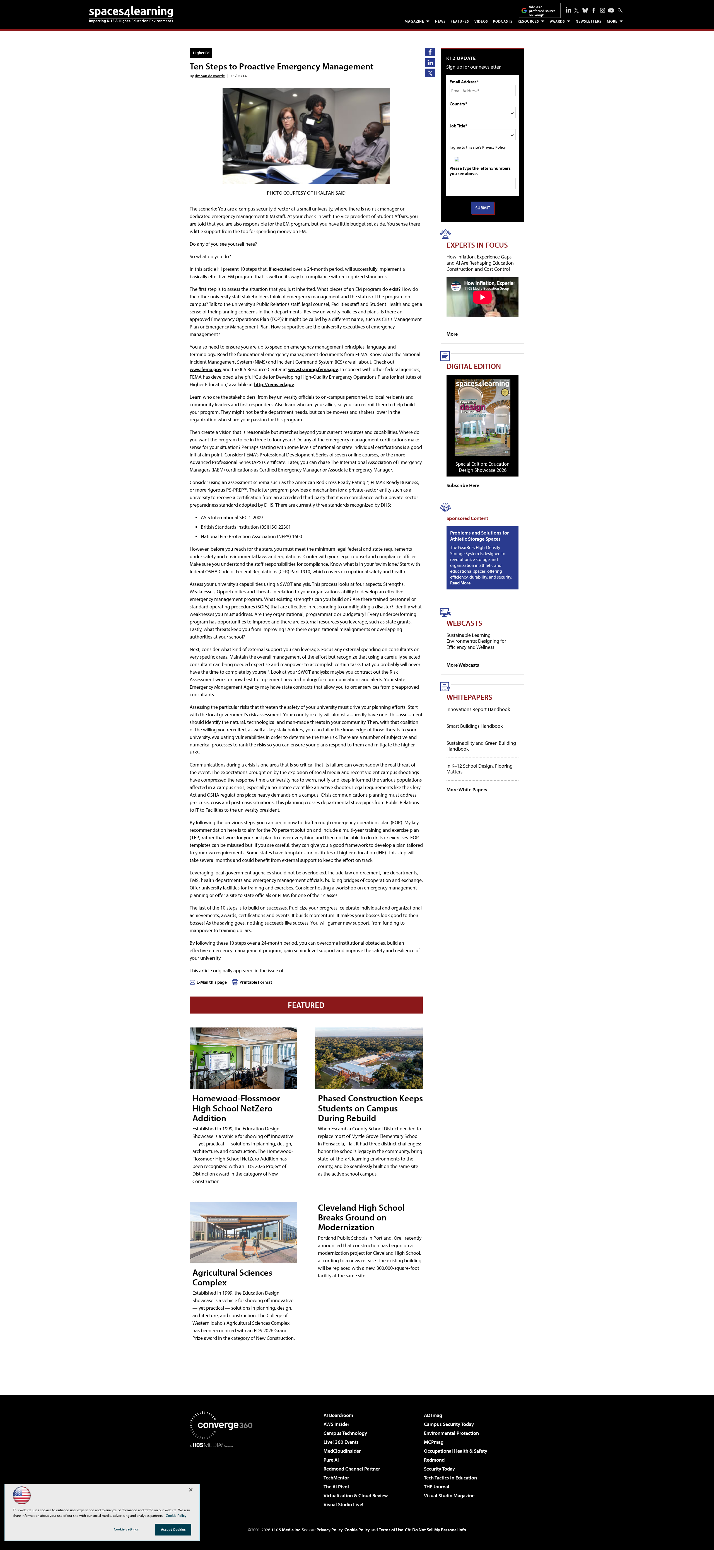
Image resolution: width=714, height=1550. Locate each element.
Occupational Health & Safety (455, 1451)
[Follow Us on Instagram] (602, 10)
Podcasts (503, 21)
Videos (481, 21)
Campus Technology (345, 1433)
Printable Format (256, 982)
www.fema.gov (205, 369)
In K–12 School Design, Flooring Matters (480, 769)
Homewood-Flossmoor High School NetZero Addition (236, 1107)
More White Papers (467, 789)
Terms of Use (391, 1529)
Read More (460, 583)
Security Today (439, 1469)
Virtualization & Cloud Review (356, 1495)
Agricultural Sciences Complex (232, 1277)
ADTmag (433, 1415)
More (612, 21)
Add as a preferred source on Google (542, 11)
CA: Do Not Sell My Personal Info (435, 1529)
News (440, 21)
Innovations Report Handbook (478, 709)
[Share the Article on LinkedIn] (429, 62)
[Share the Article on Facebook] (429, 52)
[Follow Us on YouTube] (611, 10)
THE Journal (436, 1486)
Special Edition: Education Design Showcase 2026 (482, 467)
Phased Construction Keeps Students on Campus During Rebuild (370, 1107)
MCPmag (433, 1442)
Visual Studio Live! (343, 1504)
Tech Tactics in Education (450, 1477)
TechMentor (336, 1477)
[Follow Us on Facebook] (594, 10)
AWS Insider (336, 1424)
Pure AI (331, 1460)
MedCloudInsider (342, 1451)
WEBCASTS (464, 623)
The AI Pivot (336, 1486)
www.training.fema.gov (313, 369)
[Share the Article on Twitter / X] (429, 72)
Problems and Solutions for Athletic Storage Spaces (479, 536)
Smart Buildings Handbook (475, 726)
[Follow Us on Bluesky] (585, 10)
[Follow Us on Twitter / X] (576, 10)
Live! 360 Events (341, 1442)
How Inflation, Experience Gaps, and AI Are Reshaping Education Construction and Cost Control (480, 262)
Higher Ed (201, 52)
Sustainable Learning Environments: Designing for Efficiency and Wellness (476, 641)
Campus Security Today (449, 1424)
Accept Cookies (173, 1529)
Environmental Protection (451, 1433)
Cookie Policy (357, 1529)
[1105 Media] (223, 1476)
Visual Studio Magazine (449, 1495)
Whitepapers (469, 697)
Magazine (414, 21)
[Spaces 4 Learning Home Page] (131, 14)
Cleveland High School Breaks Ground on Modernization (361, 1217)
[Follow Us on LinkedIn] (568, 10)
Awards (557, 21)
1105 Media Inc (285, 1529)
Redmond (434, 1460)
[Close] (191, 1490)
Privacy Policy (494, 147)
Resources (528, 21)
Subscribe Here (463, 485)
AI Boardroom (338, 1415)
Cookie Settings (126, 1529)
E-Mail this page (212, 982)
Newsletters (589, 21)
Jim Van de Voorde (210, 75)
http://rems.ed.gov (274, 384)
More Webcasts (463, 665)
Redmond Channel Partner (352, 1469)
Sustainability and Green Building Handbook (481, 746)
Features (460, 21)
